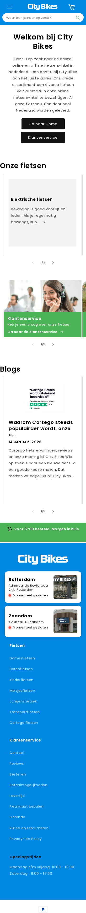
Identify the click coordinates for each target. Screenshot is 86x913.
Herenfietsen (21, 669)
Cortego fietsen (24, 722)
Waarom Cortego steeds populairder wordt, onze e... (41, 428)
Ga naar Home (43, 123)
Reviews (17, 763)
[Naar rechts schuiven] (53, 262)
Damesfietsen (22, 658)
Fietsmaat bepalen (26, 806)
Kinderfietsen (21, 679)
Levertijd (17, 795)
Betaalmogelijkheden (28, 785)
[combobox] (43, 18)
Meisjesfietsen (22, 690)
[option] (43, 529)
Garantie (17, 817)
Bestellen (18, 774)
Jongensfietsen (23, 701)
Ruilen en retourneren (29, 828)
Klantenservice (43, 137)
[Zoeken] (78, 18)
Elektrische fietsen (32, 199)
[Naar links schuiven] (33, 262)
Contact (17, 752)
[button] (9, 6)
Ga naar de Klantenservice (32, 331)
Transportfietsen (25, 712)
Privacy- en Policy (26, 838)
